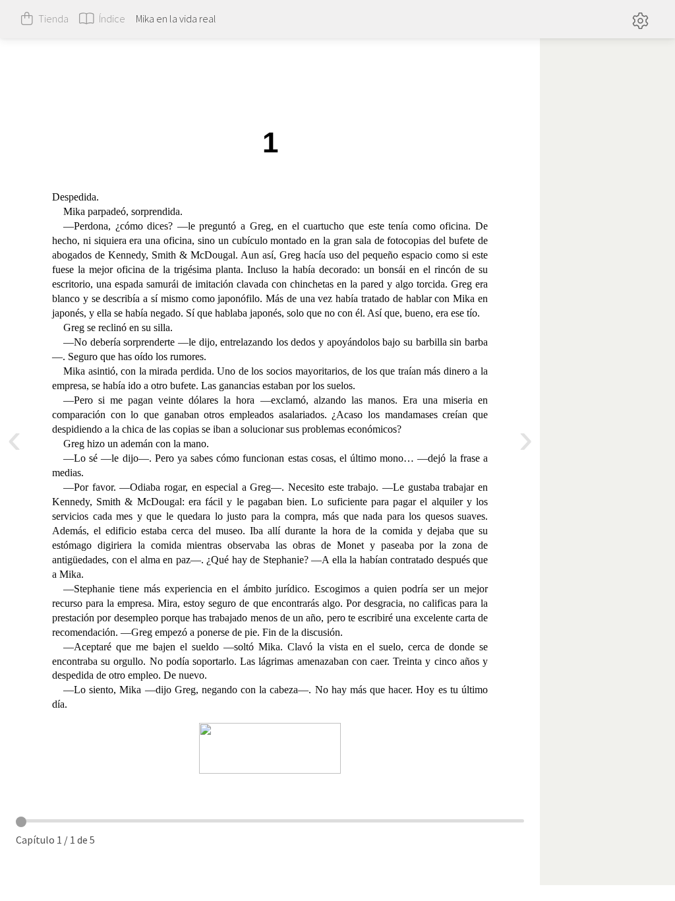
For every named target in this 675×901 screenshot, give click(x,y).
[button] (640, 19)
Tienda (53, 18)
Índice (112, 18)
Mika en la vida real (176, 18)
